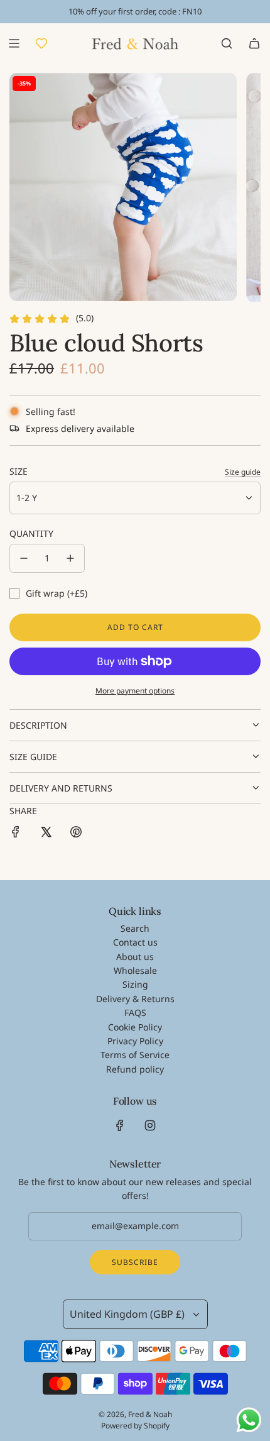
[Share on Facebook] (16, 833)
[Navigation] (14, 43)
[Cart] (254, 43)
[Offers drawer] (41, 43)
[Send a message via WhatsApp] (249, 1420)
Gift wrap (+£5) (56, 593)
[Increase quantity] (70, 558)
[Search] (226, 43)
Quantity (31, 533)
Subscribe (135, 1262)
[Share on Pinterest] (76, 833)
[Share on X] (46, 833)
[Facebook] (120, 1125)
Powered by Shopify (135, 1425)
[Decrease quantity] (24, 558)
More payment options (135, 690)
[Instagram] (150, 1125)
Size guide (243, 472)
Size (18, 471)
